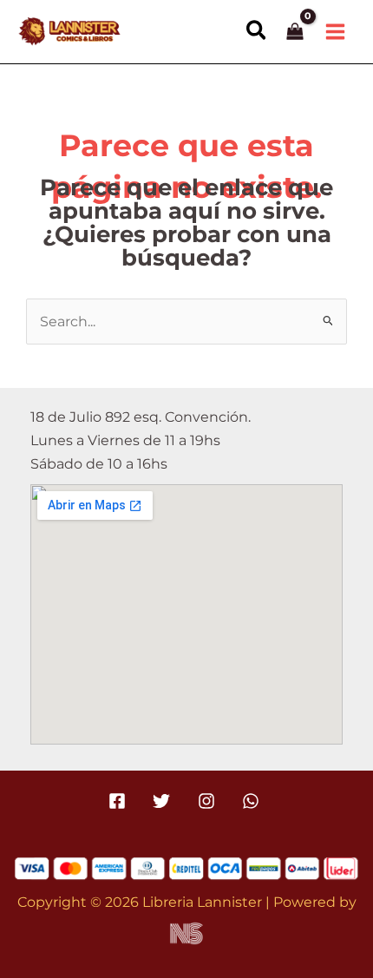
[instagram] (209, 801)
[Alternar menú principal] (335, 31)
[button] (257, 31)
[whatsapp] (253, 801)
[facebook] (120, 801)
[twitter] (164, 801)
